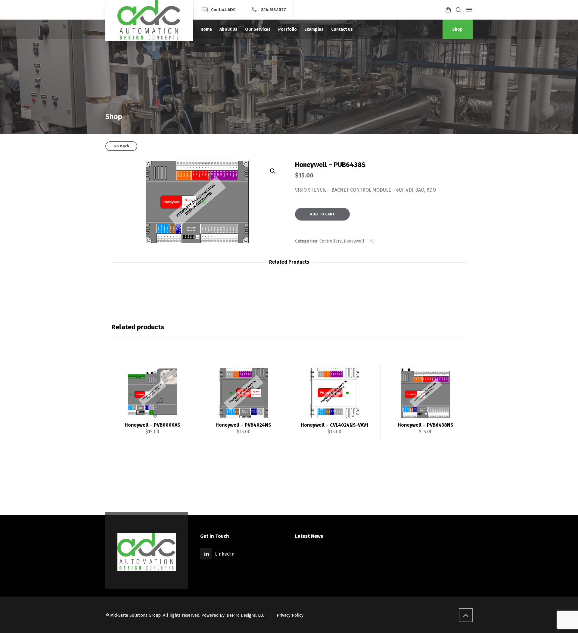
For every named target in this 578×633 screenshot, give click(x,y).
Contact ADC (223, 9)
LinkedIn (225, 554)
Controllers (330, 241)
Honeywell (354, 241)
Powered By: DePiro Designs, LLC (232, 615)
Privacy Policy (290, 615)
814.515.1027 (273, 9)
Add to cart (322, 214)
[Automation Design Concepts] (149, 20)
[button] (272, 171)
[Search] (458, 9)
